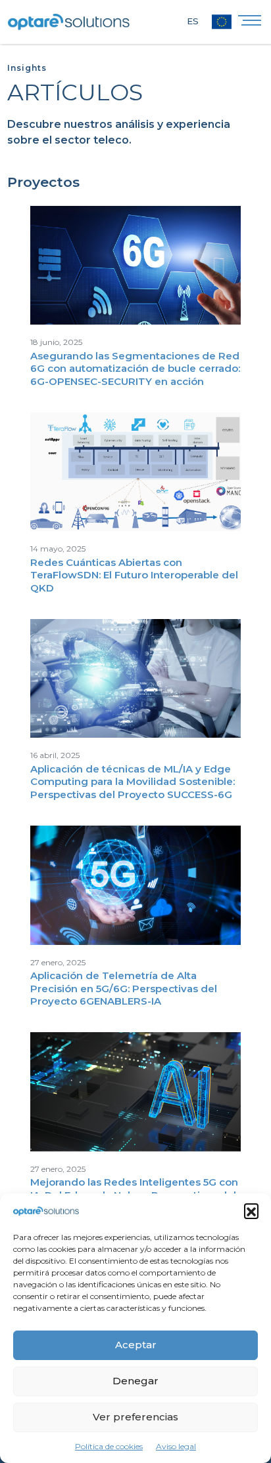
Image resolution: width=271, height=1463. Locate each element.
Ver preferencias (135, 1417)
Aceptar (136, 1344)
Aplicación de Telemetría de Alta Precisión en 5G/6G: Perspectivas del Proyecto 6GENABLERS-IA (123, 988)
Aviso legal (176, 1446)
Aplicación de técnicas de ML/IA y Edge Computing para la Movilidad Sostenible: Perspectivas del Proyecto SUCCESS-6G (132, 782)
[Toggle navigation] (249, 23)
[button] (251, 1210)
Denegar (135, 1380)
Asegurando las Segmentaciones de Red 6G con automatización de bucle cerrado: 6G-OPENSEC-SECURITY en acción (135, 369)
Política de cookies (109, 1446)
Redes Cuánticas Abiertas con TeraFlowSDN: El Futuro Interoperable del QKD (134, 575)
